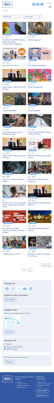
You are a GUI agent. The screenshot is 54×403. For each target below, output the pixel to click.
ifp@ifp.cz (19, 382)
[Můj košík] (34, 4)
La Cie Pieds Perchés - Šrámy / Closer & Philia (39, 133)
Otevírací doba (42, 391)
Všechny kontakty (21, 387)
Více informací (10, 300)
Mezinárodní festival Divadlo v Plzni (39, 156)
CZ (50, 3)
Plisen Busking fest (35, 87)
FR (47, 3)
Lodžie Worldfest (9, 110)
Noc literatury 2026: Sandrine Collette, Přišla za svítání (14, 230)
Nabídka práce (42, 395)
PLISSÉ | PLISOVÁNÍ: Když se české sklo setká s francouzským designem (14, 42)
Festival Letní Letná (10, 65)
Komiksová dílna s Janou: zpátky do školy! (13, 133)
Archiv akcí (46, 265)
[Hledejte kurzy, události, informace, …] (42, 4)
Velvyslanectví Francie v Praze (43, 386)
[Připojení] (38, 4)
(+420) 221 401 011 (21, 384)
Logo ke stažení (42, 382)
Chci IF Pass (9, 332)
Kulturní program (12, 349)
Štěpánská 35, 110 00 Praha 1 (24, 385)
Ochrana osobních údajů (44, 384)
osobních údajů (24, 357)
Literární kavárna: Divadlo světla (13, 180)
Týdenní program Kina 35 (14, 347)
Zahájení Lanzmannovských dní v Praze (39, 255)
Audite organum (34, 40)
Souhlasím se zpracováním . (18, 357)
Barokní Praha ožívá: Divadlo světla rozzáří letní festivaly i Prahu (14, 205)
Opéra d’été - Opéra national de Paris (14, 88)
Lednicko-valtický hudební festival (38, 229)
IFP (3, 10)
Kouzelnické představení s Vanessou (38, 180)
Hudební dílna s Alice (11, 254)
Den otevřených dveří (36, 65)
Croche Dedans (34, 110)
